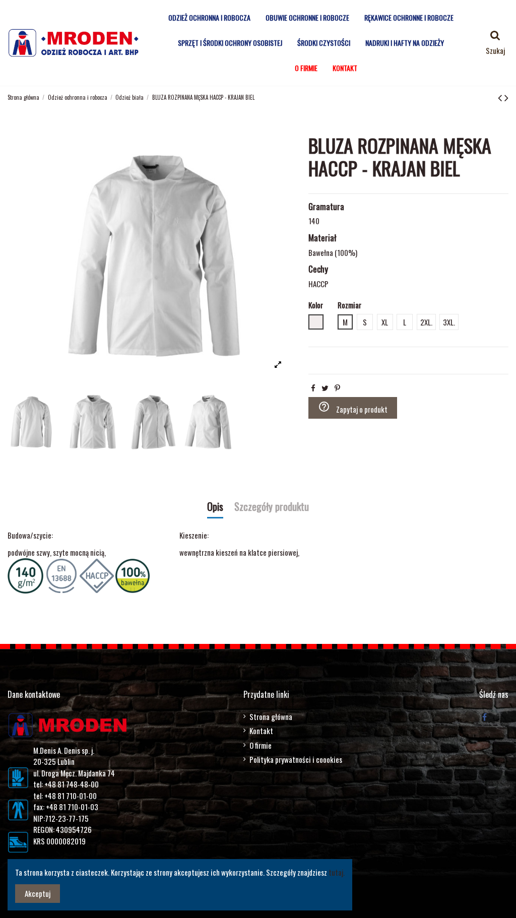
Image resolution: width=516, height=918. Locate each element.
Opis (215, 507)
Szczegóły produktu (271, 507)
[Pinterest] (337, 387)
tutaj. (337, 872)
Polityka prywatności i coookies (295, 759)
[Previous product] (501, 96)
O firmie (260, 745)
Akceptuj (37, 893)
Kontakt (261, 730)
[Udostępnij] (313, 387)
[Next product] (506, 96)
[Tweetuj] (325, 387)
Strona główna (270, 716)
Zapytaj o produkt (353, 408)
